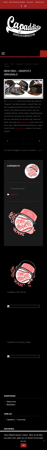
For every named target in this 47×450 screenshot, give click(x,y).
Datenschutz (11, 402)
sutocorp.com (20, 128)
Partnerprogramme (17, 2)
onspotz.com (12, 101)
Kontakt (30, 2)
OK (23, 445)
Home (5, 2)
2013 (12, 64)
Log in (40, 150)
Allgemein (14, 194)
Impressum (39, 2)
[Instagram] (25, 5)
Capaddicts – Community (16, 420)
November (19, 64)
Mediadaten (11, 405)
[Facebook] (21, 5)
